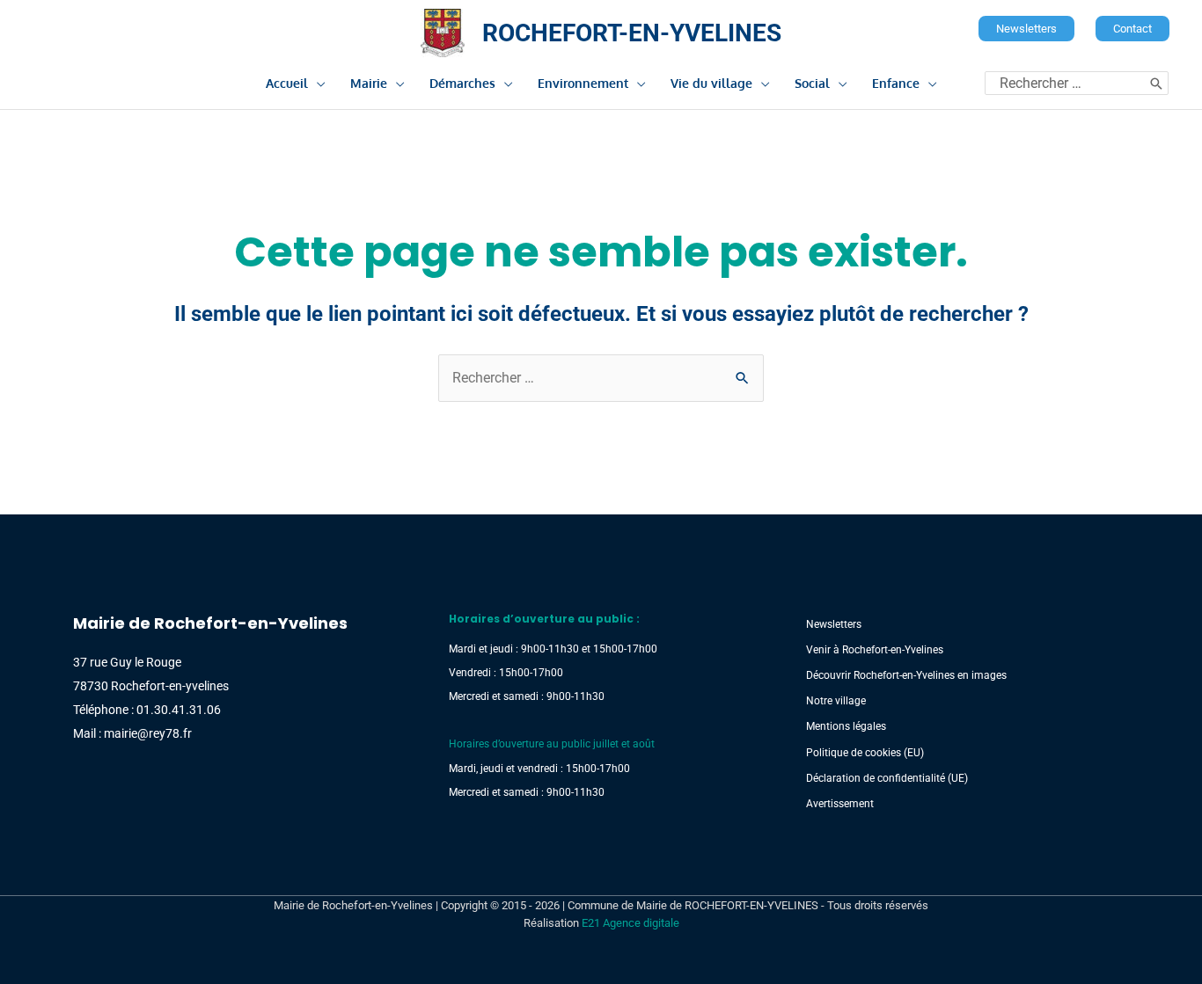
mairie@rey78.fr (148, 733)
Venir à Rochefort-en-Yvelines (874, 650)
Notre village (836, 701)
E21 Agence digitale (630, 922)
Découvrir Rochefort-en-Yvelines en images (906, 675)
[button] (1026, 28)
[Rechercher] (1156, 83)
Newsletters (833, 624)
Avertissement (840, 804)
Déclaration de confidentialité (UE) (887, 778)
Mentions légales (846, 726)
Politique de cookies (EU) (865, 753)
